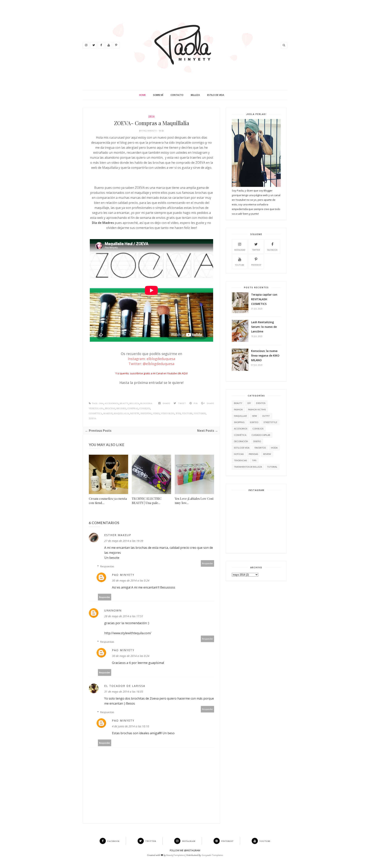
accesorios (111, 403)
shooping (146, 413)
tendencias (240, 460)
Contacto (177, 95)
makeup (108, 413)
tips (254, 460)
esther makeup (117, 535)
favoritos (260, 447)
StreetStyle (270, 422)
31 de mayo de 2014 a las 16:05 (123, 691)
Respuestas (107, 566)
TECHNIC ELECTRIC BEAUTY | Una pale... (146, 501)
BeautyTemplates (175, 855)
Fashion (238, 409)
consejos (144, 408)
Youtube (187, 413)
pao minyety (149, 130)
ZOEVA (92, 418)
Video (156, 413)
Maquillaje (240, 416)
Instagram (239, 250)
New (254, 416)
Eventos (260, 403)
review (134, 413)
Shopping (239, 422)
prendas (253, 454)
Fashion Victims (257, 409)
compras (132, 408)
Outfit (266, 416)
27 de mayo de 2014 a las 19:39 (123, 541)
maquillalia (121, 413)
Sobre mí (158, 95)
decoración (241, 441)
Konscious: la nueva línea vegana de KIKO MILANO (265, 355)
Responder (207, 563)
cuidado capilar (260, 435)
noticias (239, 454)
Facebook (272, 250)
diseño (257, 441)
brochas (110, 408)
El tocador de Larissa (124, 686)
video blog (167, 413)
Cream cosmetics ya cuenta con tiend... (108, 501)
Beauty (124, 403)
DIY (249, 403)
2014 (151, 116)
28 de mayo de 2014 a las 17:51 (123, 616)
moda (274, 447)
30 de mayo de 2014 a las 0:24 (130, 580)
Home (142, 95)
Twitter (256, 250)
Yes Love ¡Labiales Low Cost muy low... (194, 501)
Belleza (195, 95)
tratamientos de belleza (248, 466)
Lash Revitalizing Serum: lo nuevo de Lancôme (264, 326)
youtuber (200, 413)
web (178, 413)
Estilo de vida (215, 95)
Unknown (113, 610)
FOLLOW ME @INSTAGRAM (185, 850)
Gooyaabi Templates (212, 855)
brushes (121, 408)
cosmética (95, 413)
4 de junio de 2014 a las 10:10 (130, 726)
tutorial (272, 466)
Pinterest (256, 265)
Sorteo (254, 422)
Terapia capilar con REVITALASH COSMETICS (264, 299)
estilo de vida (241, 447)
